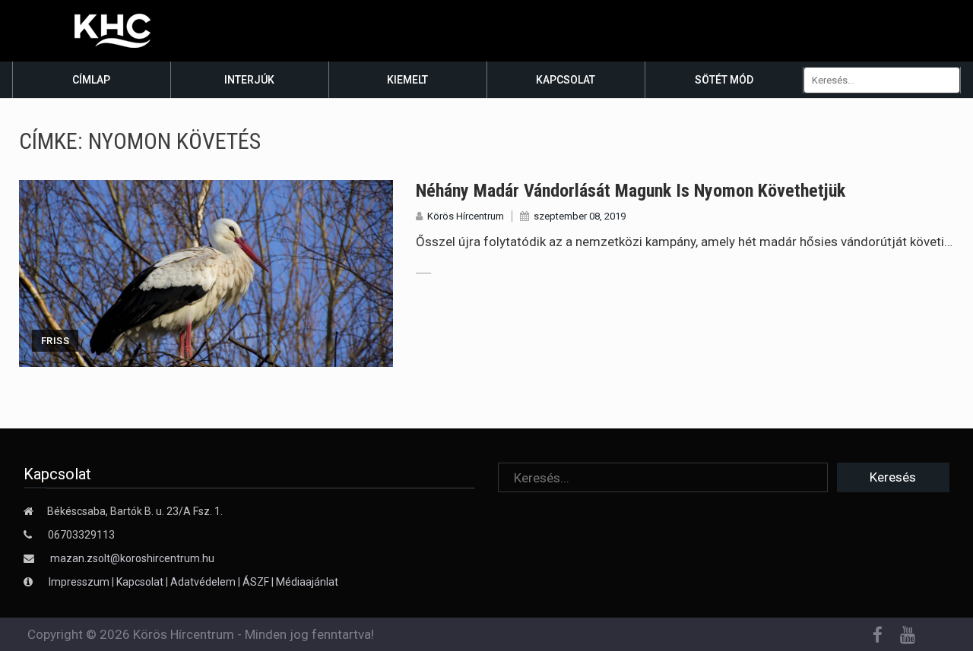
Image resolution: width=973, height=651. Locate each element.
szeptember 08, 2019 (580, 216)
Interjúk (249, 80)
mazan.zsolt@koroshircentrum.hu (132, 558)
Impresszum (80, 582)
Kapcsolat (565, 80)
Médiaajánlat (307, 582)
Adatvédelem (203, 582)
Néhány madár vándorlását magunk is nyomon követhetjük (630, 190)
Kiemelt (407, 80)
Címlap (91, 80)
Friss (55, 340)
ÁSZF (255, 582)
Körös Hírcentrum (465, 216)
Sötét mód (724, 80)
